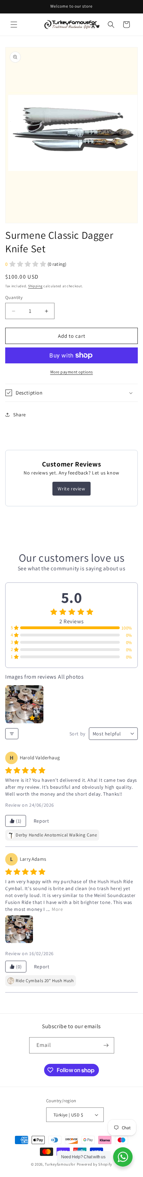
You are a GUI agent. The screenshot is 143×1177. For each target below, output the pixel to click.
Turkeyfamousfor (60, 1164)
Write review (71, 489)
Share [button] (19, 414)
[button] (14, 24)
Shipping (35, 286)
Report (41, 821)
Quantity (14, 297)
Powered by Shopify (94, 1164)
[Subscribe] (106, 1045)
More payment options (71, 371)
